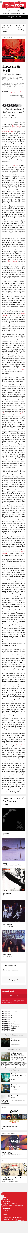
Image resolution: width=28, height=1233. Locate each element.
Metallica (6, 833)
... (2, 1128)
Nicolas (4, 117)
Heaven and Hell (8, 926)
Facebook (5, 1210)
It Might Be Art (15, 1087)
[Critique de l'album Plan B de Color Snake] (5, 1104)
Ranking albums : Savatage (10, 1126)
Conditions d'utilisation (10, 1203)
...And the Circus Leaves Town (12, 865)
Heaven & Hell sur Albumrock (14, 1035)
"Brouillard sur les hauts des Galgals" (17, 1078)
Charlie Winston (6, 1152)
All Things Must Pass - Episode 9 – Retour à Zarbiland (12, 1179)
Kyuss (5, 863)
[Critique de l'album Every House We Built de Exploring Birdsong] (5, 1061)
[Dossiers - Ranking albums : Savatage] (14, 1124)
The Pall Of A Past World (18, 1076)
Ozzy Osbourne (12, 261)
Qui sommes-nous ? (8, 1196)
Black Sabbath (16, 126)
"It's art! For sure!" (15, 1089)
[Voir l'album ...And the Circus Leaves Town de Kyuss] (13, 860)
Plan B (13, 1098)
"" (14, 1063)
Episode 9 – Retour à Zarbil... (10, 1182)
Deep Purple (7, 954)
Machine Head (7, 956)
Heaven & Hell (11, 69)
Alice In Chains (7, 413)
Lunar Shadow (15, 1074)
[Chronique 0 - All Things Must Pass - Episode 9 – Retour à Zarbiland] (14, 1171)
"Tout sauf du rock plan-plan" (18, 1100)
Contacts (5, 1198)
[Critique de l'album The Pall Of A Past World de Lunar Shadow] (5, 1082)
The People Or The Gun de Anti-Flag (20, 28)
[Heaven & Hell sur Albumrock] (5, 1046)
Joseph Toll (14, 1085)
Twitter (5, 1212)
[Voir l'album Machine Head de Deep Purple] (13, 952)
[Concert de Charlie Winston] (14, 1149)
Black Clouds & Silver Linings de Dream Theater (7, 29)
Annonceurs (6, 1201)
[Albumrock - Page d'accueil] (14, 9)
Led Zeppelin (7, 893)
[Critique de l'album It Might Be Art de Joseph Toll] (5, 1093)
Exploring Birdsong (17, 1053)
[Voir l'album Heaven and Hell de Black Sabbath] (13, 922)
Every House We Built (17, 1055)
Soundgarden (20, 413)
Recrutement (6, 1199)
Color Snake (15, 1096)
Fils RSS (5, 1214)
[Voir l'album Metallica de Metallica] (13, 830)
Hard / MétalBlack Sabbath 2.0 (15, 1043)
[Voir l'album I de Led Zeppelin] (13, 890)
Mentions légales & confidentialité (13, 1205)
